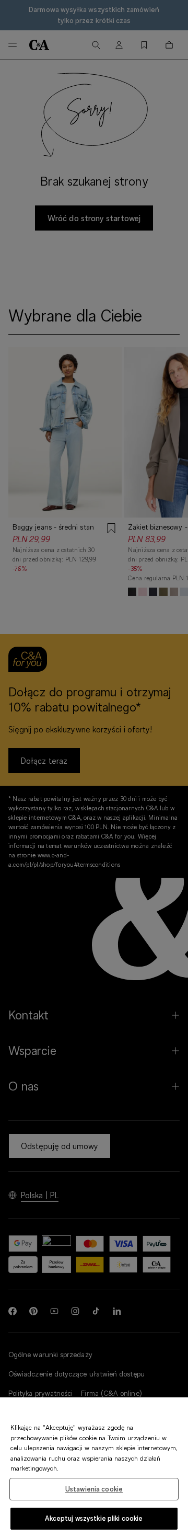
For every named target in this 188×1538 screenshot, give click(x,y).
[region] (94, 1467)
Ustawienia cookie (94, 1489)
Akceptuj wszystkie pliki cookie (94, 1518)
